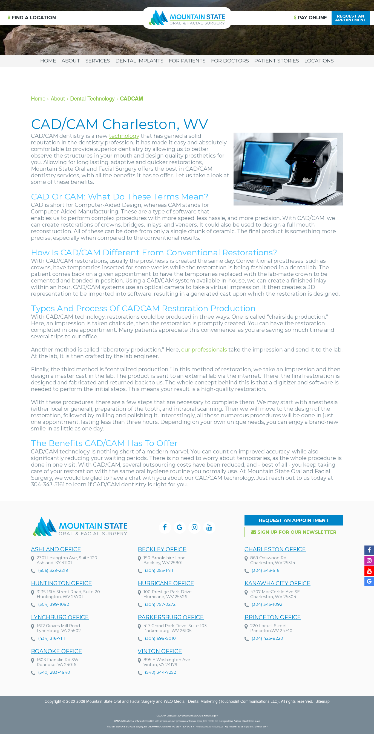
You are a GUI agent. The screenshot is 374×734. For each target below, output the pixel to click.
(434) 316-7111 (51, 638)
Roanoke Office (56, 651)
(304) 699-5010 (160, 638)
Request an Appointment (294, 520)
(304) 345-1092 (267, 604)
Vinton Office (160, 651)
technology (124, 136)
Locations (319, 61)
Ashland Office (56, 549)
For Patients (187, 61)
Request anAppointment (350, 18)
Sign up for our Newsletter (296, 532)
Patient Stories (276, 61)
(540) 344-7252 (160, 672)
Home (48, 61)
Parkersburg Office (171, 617)
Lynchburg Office (60, 617)
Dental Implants (139, 61)
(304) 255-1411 (159, 570)
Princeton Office (272, 617)
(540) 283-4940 (54, 672)
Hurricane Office (166, 583)
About (71, 61)
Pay (312, 17)
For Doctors (230, 61)
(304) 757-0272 (160, 604)
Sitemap (322, 701)
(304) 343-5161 (266, 570)
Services (97, 61)
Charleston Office (275, 549)
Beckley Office (162, 549)
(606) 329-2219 (53, 570)
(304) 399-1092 (53, 604)
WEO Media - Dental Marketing (191, 701)
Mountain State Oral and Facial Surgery (120, 701)
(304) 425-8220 (267, 638)
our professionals (204, 349)
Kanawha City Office (277, 583)
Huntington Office (61, 583)
